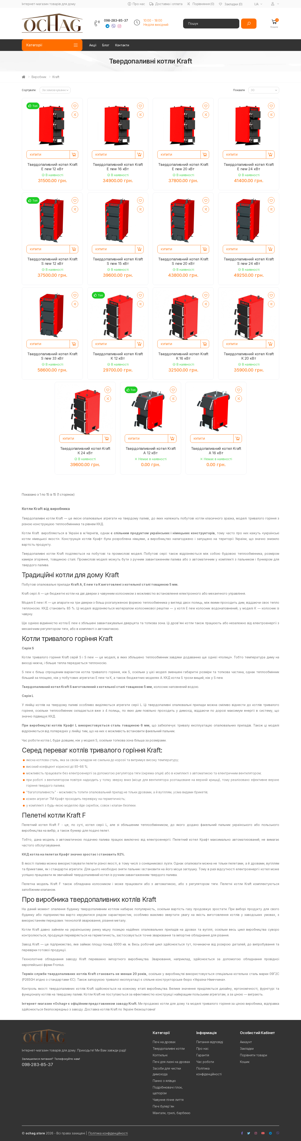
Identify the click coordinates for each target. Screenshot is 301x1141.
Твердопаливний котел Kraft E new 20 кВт (183, 166)
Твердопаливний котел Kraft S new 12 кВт (52, 261)
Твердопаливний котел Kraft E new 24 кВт (249, 166)
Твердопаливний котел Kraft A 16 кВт (216, 450)
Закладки (247, 1048)
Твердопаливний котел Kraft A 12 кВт (151, 450)
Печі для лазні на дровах (171, 1062)
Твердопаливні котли (169, 1048)
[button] (274, 23)
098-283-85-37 (116, 20)
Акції (92, 45)
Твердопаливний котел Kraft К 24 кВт (85, 450)
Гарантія (202, 1055)
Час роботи (205, 1062)
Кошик (244, 1062)
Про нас (139, 4)
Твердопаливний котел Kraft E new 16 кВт (118, 166)
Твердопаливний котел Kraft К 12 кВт (118, 356)
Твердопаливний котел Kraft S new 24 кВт (249, 261)
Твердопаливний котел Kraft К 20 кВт (249, 356)
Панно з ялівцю (164, 1081)
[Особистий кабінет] (275, 4)
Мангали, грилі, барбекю (171, 1113)
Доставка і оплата (168, 4)
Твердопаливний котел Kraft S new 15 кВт (118, 261)
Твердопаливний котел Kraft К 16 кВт (183, 356)
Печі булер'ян (163, 1106)
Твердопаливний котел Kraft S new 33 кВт (52, 356)
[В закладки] (75, 106)
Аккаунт (246, 1042)
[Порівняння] (75, 114)
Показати (239, 90)
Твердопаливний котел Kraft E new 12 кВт (52, 166)
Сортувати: (29, 90)
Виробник (39, 77)
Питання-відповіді (209, 1042)
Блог (105, 45)
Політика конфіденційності (108, 1133)
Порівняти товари (253, 1055)
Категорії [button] (34, 45)
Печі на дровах (164, 1042)
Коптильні (160, 1055)
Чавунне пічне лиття (168, 1100)
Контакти (122, 45)
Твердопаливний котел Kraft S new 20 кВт (183, 261)
